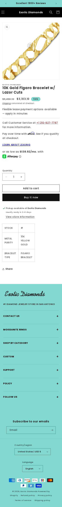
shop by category (31, 343)
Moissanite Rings (31, 329)
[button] (50, 12)
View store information (20, 216)
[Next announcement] (56, 3)
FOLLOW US (31, 396)
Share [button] (9, 268)
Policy (31, 383)
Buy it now (31, 197)
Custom (31, 356)
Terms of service (23, 500)
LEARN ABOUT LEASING (16, 144)
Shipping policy (42, 500)
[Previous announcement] (5, 3)
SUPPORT (31, 370)
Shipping (6, 103)
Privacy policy (45, 495)
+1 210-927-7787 (47, 122)
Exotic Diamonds (29, 491)
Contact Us (31, 316)
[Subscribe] (51, 430)
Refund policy (28, 495)
